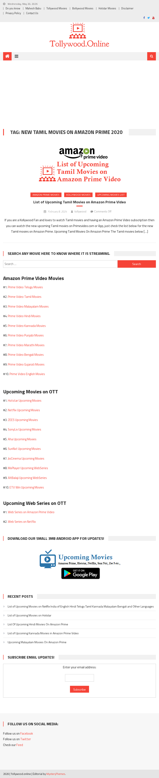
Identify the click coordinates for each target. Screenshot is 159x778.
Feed (19, 744)
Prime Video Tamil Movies (24, 296)
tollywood (80, 211)
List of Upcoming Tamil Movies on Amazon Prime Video (79, 202)
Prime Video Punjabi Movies (26, 335)
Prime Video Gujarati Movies (26, 364)
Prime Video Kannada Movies (27, 325)
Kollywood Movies (78, 195)
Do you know (13, 8)
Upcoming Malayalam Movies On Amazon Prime (37, 642)
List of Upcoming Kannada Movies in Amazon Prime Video (43, 633)
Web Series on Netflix (22, 521)
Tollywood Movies (56, 8)
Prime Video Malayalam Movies (28, 306)
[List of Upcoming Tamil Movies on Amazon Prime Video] (79, 165)
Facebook (26, 733)
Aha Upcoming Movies (22, 439)
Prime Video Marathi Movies (26, 345)
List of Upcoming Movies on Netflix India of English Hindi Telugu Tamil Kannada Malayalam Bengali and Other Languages (81, 606)
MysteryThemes (55, 774)
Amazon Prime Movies (46, 195)
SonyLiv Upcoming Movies (24, 429)
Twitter (25, 739)
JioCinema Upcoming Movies (26, 458)
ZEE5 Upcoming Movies (23, 419)
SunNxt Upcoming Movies (24, 448)
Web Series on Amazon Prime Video (31, 512)
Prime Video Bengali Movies (26, 354)
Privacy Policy (13, 13)
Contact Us (32, 13)
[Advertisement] (79, 92)
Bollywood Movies (82, 8)
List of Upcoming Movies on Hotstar (29, 615)
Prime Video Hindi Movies (24, 316)
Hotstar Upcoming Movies (24, 400)
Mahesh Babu (33, 8)
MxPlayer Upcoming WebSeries (28, 468)
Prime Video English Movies (27, 374)
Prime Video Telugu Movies (25, 287)
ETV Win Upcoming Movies (27, 487)
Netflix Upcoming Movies (24, 410)
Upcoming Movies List (111, 195)
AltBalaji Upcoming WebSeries (27, 477)
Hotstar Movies (107, 8)
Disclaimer (127, 8)
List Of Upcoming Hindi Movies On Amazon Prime (38, 624)
